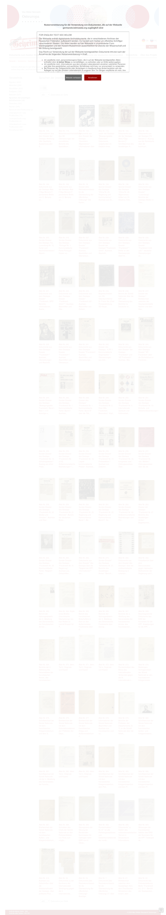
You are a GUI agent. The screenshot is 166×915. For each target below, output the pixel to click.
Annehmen (92, 77)
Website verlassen (73, 77)
